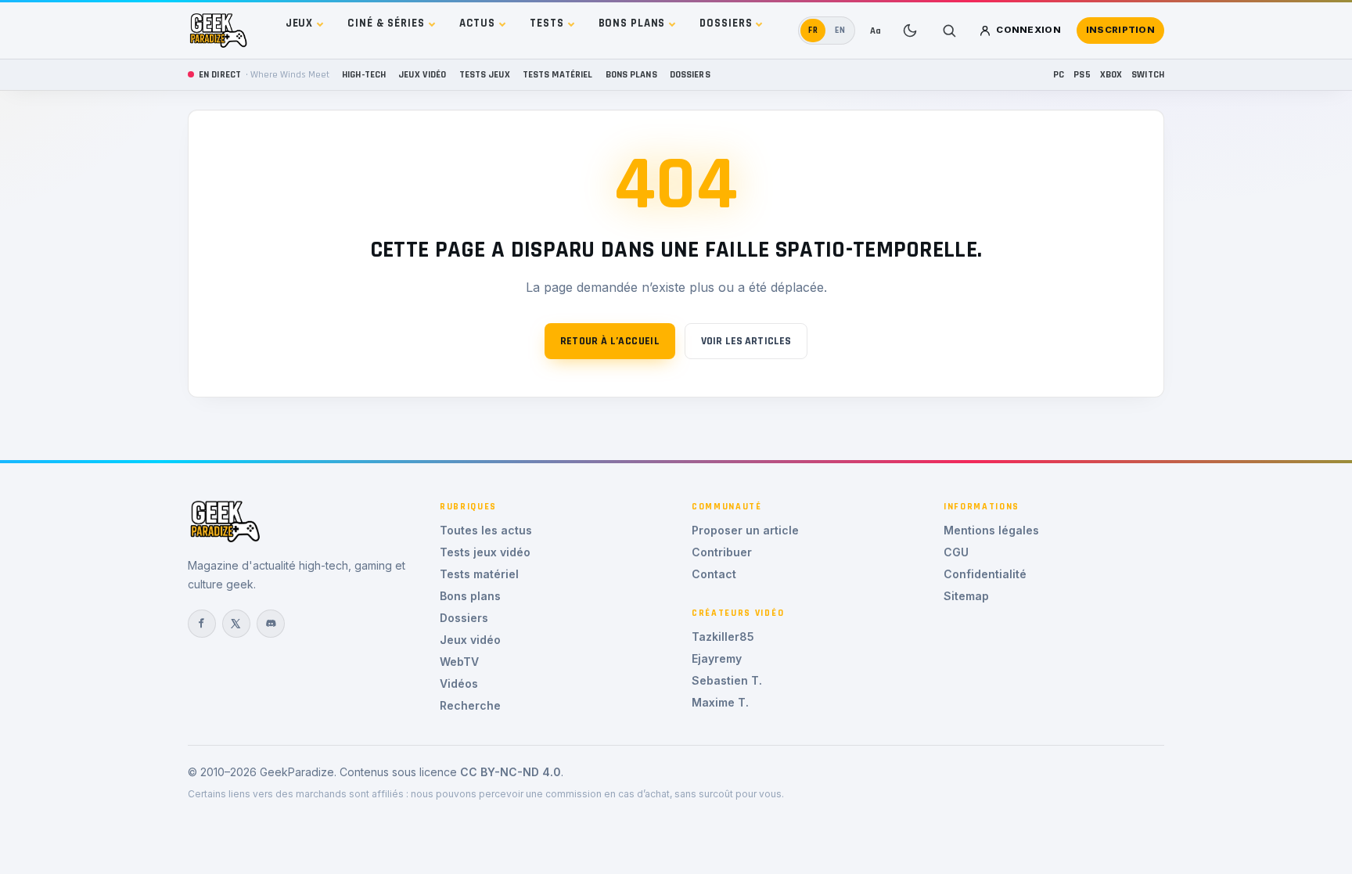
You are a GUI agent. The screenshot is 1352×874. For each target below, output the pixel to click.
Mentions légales (991, 530)
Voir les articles (746, 341)
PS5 (1081, 74)
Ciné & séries (385, 23)
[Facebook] (202, 624)
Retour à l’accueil (610, 341)
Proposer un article (745, 530)
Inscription (1120, 29)
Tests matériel (558, 74)
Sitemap (966, 595)
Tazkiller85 (723, 636)
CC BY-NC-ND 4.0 (510, 772)
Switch (1147, 74)
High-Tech (364, 74)
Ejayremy (717, 658)
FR (813, 30)
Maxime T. (720, 702)
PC (1058, 74)
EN (840, 30)
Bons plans (632, 23)
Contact (714, 574)
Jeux (300, 23)
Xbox (1111, 74)
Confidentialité (985, 574)
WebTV (459, 661)
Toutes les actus (486, 530)
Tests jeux (484, 74)
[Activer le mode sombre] (910, 30)
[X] (236, 624)
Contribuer (722, 552)
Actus (477, 23)
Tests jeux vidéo (485, 552)
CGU (956, 552)
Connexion (1028, 29)
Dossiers (725, 23)
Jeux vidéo (422, 74)
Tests (546, 23)
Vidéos (459, 683)
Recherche (470, 705)
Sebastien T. (727, 680)
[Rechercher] (949, 30)
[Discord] (271, 624)
